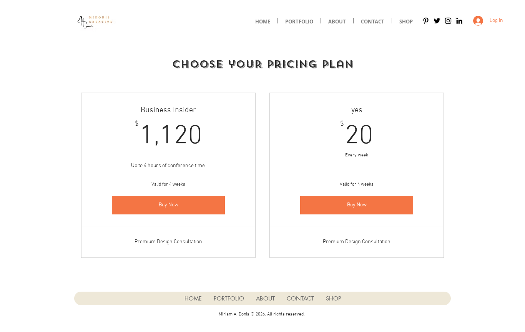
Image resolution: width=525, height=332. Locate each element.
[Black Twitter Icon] (437, 21)
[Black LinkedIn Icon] (459, 21)
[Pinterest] (426, 21)
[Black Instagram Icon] (448, 21)
